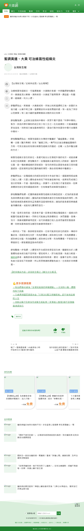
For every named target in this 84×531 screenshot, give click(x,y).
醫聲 (75, 11)
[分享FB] (6, 84)
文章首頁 (58, 522)
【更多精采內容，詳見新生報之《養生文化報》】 (34, 271)
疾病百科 (44, 522)
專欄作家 (66, 522)
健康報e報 (31, 513)
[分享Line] (6, 91)
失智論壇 (22, 11)
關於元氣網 (18, 522)
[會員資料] (75, 5)
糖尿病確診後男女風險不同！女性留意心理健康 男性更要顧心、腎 (34, 16)
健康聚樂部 (27, 522)
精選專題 (36, 522)
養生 (13, 11)
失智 (68, 11)
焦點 (6, 11)
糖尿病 (14, 257)
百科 (38, 11)
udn (5, 54)
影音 (45, 11)
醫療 (31, 11)
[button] (78, 11)
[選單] (79, 5)
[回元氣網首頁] (13, 5)
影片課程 (9, 391)
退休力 (60, 11)
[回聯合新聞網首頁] (6, 5)
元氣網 (10, 54)
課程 (52, 11)
